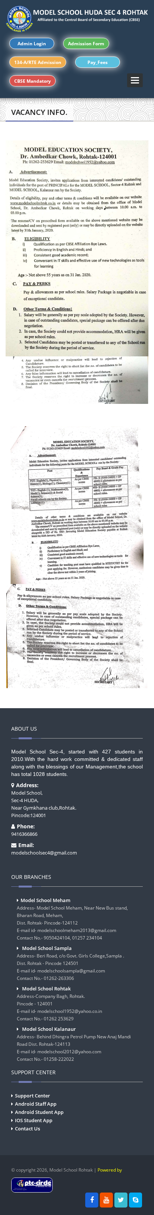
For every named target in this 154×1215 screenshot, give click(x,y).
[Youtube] (106, 1200)
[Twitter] (120, 1200)
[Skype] (135, 1200)
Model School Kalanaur (49, 1029)
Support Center (32, 1095)
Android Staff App (35, 1103)
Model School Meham (45, 900)
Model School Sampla (47, 948)
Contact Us (27, 1128)
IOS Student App (33, 1120)
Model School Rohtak (46, 988)
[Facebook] (91, 1200)
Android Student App (39, 1112)
